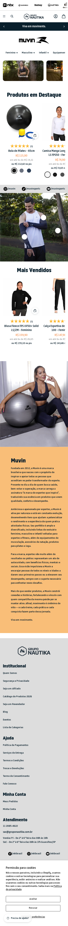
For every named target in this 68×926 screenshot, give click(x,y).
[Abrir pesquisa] (12, 16)
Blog (5, 712)
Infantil (43, 52)
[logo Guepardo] (23, 5)
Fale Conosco (9, 783)
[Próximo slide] (64, 26)
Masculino (27, 52)
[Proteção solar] (24, 237)
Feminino (10, 52)
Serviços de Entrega (13, 753)
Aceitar (33, 899)
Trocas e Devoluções (13, 768)
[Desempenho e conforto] (43, 217)
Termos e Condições (13, 760)
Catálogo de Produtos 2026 (17, 696)
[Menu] (4, 16)
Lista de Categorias (13, 727)
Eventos (7, 719)
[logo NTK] (8, 5)
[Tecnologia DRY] (58, 230)
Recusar (33, 908)
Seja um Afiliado (11, 688)
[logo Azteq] (53, 5)
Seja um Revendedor (14, 704)
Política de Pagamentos (15, 745)
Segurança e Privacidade (16, 681)
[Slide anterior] (4, 26)
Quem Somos (10, 673)
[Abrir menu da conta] (56, 16)
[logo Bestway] (38, 5)
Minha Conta (9, 809)
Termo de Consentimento (16, 776)
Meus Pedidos (10, 801)
